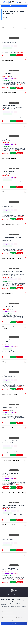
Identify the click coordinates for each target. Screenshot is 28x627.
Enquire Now (12, 55)
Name (2, 609)
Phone (2, 615)
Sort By (21, 23)
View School (5, 55)
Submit (14, 623)
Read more (20, 52)
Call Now (20, 55)
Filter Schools (14, 6)
